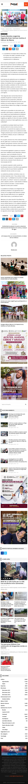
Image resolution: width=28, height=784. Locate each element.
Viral (2, 738)
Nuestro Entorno (5, 703)
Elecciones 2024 (6, 694)
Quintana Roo (4, 707)
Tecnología (3, 736)
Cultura (2, 679)
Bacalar (4, 710)
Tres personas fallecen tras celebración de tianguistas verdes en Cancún (14, 646)
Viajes (3, 683)
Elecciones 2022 (6, 692)
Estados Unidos (6, 699)
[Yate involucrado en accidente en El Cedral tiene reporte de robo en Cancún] (20, 612)
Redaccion (4, 42)
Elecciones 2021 (6, 690)
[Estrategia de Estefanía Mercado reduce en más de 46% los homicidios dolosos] (4, 415)
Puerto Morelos (6, 725)
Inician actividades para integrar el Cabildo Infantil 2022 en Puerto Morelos (12, 278)
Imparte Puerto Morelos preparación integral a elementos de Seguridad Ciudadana (18, 469)
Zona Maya (5, 729)
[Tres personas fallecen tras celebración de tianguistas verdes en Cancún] (14, 634)
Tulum (3, 727)
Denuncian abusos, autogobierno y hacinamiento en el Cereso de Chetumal (6, 668)
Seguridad (3, 731)
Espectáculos (5, 681)
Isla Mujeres (5, 718)
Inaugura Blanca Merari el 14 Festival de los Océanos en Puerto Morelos (12, 325)
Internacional (4, 696)
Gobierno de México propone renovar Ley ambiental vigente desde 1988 (18, 432)
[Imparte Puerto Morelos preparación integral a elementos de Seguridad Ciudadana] (4, 469)
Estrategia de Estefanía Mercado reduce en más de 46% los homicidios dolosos (17, 415)
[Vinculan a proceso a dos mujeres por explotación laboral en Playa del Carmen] (4, 441)
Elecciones (3, 688)
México (2, 701)
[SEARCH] (25, 404)
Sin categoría (4, 734)
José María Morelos (7, 721)
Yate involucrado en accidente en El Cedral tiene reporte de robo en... (20, 620)
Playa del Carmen (6, 723)
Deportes (3, 686)
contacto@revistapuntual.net (16, 776)
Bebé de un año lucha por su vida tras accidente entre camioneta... (12, 582)
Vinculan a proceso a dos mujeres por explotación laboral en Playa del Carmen (17, 441)
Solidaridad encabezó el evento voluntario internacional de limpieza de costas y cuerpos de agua (14, 227)
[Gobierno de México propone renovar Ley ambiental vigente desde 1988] (4, 433)
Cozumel (4, 716)
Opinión (3, 705)
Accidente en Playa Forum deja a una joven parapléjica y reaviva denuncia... (7, 620)
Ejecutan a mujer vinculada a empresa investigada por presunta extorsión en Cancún (7, 604)
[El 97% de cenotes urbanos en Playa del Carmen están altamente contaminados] (4, 424)
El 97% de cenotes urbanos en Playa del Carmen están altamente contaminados (17, 424)
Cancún (4, 712)
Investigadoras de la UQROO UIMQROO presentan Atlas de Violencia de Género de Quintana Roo (18, 460)
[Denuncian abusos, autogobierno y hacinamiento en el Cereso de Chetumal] (7, 660)
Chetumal (4, 714)
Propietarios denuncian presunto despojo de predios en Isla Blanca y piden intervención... (20, 604)
